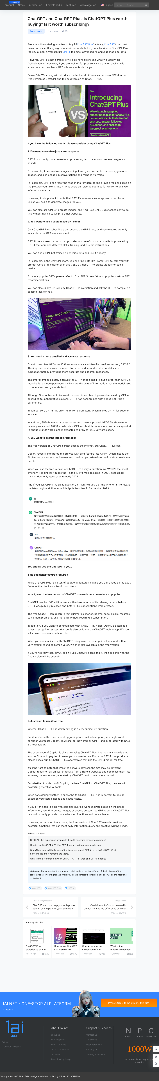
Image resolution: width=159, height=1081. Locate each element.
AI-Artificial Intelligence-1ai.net (33, 1076)
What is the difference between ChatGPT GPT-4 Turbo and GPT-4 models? (68, 858)
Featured (71, 5)
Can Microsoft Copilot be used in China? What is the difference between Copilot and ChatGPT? (105, 908)
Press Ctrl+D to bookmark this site (128, 1002)
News (21, 5)
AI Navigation (88, 5)
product (9, 4)
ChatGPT (109, 44)
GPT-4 (66, 51)
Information (35, 5)
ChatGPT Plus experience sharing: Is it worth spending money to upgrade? (68, 840)
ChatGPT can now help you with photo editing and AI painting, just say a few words (54, 908)
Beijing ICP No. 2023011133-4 (66, 1076)
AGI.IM (5, 1046)
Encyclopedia (54, 5)
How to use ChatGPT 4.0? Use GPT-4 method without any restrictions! (65, 845)
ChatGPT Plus (85, 44)
